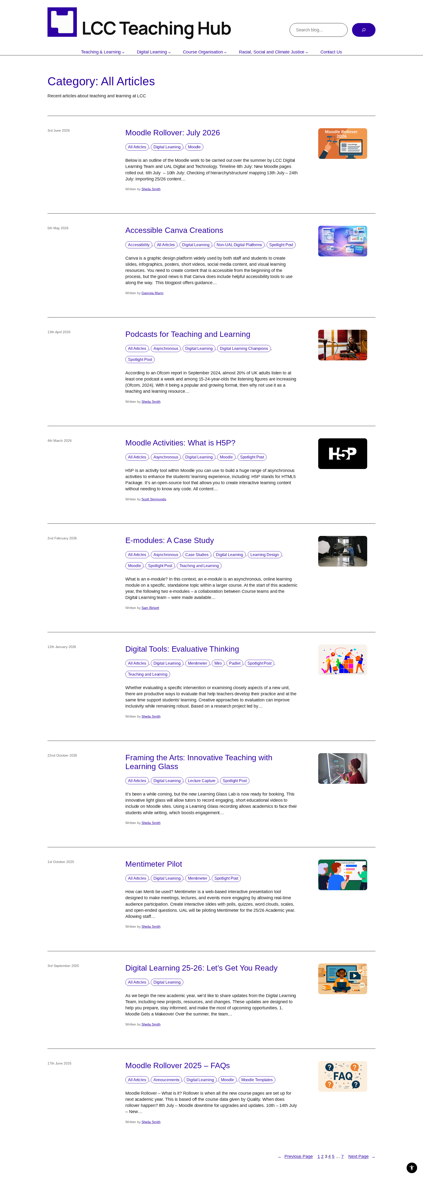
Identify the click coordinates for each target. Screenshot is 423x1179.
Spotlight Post (281, 245)
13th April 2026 (58, 332)
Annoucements (166, 1080)
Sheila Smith (151, 189)
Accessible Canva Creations (175, 230)
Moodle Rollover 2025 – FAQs (177, 1065)
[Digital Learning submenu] (169, 52)
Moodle (194, 147)
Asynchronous (165, 348)
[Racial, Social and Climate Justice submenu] (307, 52)
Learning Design (264, 555)
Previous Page (295, 1156)
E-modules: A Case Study (169, 540)
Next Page (362, 1156)
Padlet (234, 663)
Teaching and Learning (199, 566)
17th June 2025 (59, 1063)
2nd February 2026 (62, 538)
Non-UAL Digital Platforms (239, 245)
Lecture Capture (202, 781)
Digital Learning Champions (244, 348)
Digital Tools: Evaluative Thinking (182, 649)
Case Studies (197, 555)
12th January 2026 (61, 647)
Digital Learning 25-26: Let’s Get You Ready (201, 967)
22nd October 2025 (62, 755)
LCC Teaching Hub (156, 27)
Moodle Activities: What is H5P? (180, 442)
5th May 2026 (58, 228)
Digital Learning (167, 147)
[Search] (364, 30)
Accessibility (139, 245)
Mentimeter (197, 663)
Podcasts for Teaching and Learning (187, 334)
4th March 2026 (59, 441)
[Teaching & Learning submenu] (123, 52)
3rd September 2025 (63, 966)
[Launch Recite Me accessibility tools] (412, 1168)
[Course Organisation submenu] (225, 52)
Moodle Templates (257, 1080)
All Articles (137, 147)
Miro (218, 663)
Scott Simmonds (153, 499)
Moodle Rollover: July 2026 (172, 132)
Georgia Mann (152, 293)
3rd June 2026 (58, 130)
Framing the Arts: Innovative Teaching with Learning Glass (198, 762)
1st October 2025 (60, 862)
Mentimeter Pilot (153, 864)
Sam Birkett (150, 608)
